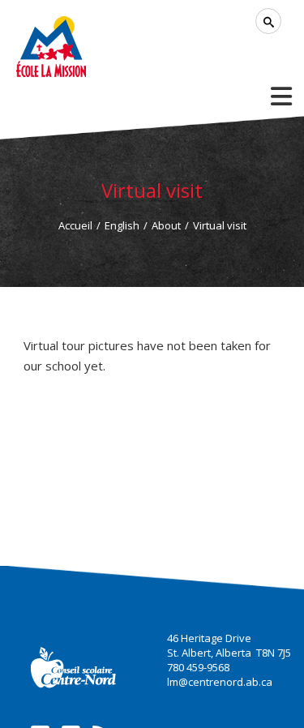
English (122, 225)
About (166, 225)
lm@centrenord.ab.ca (219, 681)
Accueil (75, 225)
